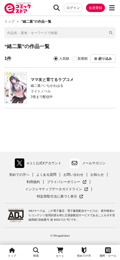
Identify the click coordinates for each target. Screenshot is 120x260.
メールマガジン (93, 163)
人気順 (64, 59)
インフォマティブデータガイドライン (53, 189)
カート (60, 255)
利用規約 (33, 182)
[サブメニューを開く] (112, 7)
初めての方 (84, 255)
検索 (36, 255)
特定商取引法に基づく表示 (60, 196)
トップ (12, 255)
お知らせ (97, 175)
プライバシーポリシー (67, 182)
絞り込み (105, 59)
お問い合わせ (73, 175)
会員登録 (95, 8)
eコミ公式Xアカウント (39, 164)
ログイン (73, 8)
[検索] (56, 7)
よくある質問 (46, 175)
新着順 (83, 59)
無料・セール (108, 255)
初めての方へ (19, 175)
